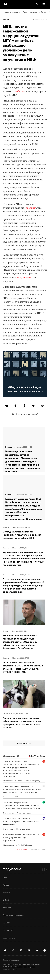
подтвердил (24, 278)
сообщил (31, 208)
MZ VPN (6, 922)
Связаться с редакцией (26, 413)
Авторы (6, 884)
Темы (5, 877)
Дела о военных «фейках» (34, 11)
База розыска (9, 937)
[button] (44, 4)
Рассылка (7, 907)
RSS (6, 899)
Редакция (7, 892)
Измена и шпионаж (11, 11)
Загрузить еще (24, 743)
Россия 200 (8, 930)
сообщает (19, 91)
